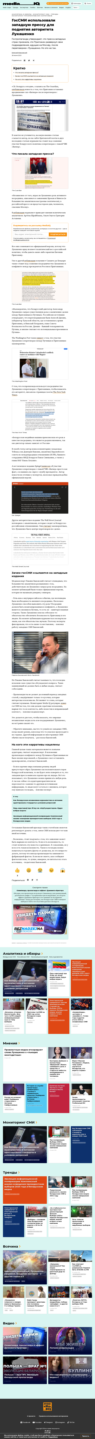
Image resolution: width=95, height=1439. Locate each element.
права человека (77, 1074)
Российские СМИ (23, 957)
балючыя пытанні (54, 1096)
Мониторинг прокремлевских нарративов (32, 16)
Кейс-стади (7, 7)
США (6, 1310)
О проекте (31, 1416)
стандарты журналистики (79, 1142)
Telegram (49, 1422)
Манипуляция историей (39, 957)
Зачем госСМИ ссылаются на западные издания (34, 76)
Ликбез (32, 7)
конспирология (54, 988)
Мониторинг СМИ (41, 14)
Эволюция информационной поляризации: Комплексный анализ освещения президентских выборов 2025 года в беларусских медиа (37, 818)
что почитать (76, 1109)
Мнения (10, 1043)
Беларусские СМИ (9, 957)
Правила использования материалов (53, 1416)
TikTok (71, 1422)
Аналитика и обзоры (22, 14)
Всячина (10, 1246)
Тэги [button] (75, 7)
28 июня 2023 (16, 55)
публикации (18, 213)
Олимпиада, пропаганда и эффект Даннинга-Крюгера (40, 890)
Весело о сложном (51, 7)
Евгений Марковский (19, 53)
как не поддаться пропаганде (32, 993)
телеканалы (30, 1233)
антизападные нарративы (56, 983)
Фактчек (40, 7)
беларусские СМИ (9, 993)
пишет (40, 338)
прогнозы (30, 1022)
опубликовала (18, 89)
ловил (63, 703)
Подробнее (53, 1437)
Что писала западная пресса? (27, 72)
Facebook (26, 1422)
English (68, 7)
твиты (23, 1281)
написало (46, 466)
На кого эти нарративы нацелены (28, 79)
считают (47, 526)
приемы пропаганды (10, 1030)
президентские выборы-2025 (80, 979)
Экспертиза (24, 7)
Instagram (61, 1422)
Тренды (15, 7)
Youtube (38, 1422)
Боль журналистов (55, 957)
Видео (61, 7)
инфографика (19, 993)
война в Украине (9, 1109)
